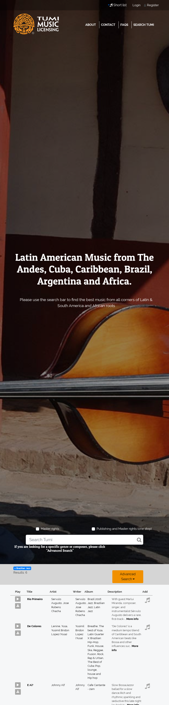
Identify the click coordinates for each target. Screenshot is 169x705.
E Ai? (30, 685)
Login (137, 5)
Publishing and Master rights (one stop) (124, 529)
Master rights (50, 529)
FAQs (124, 25)
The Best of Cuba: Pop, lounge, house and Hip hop (95, 669)
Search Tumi (143, 25)
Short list (120, 5)
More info (132, 618)
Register (153, 5)
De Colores (34, 626)
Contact (108, 25)
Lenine (56, 626)
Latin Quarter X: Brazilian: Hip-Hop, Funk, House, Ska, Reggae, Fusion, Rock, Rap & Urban (96, 646)
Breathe (93, 626)
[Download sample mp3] (19, 605)
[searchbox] (84, 540)
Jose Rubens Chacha (60, 606)
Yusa (64, 626)
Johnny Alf (58, 685)
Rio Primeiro (35, 599)
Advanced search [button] (128, 576)
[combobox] (84, 540)
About (90, 25)
